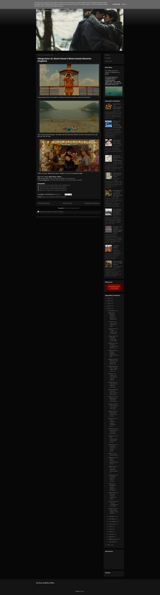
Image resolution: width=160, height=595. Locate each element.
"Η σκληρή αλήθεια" (116, 246)
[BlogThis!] (67, 194)
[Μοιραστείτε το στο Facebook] (71, 194)
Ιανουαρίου (112, 542)
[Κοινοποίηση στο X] (69, 194)
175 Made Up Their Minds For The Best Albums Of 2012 (66, 180)
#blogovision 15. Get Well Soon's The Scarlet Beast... (113, 448)
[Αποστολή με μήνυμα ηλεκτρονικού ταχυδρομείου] (66, 194)
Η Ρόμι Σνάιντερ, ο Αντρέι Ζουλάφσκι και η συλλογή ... (113, 504)
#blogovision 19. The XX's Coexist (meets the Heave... (113, 496)
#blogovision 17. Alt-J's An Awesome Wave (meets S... (113, 469)
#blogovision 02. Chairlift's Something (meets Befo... (113, 338)
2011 (108, 545)
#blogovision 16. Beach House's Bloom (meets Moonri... (113, 460)
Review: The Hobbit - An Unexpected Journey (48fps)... (112, 377)
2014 (108, 303)
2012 (108, 308)
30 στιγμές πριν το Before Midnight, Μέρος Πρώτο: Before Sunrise (117, 230)
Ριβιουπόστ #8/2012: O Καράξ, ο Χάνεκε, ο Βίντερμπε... (112, 487)
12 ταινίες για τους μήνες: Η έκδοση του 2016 (112, 72)
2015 (108, 301)
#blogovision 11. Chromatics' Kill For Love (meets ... (113, 413)
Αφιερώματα (108, 61)
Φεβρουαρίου (113, 539)
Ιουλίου (111, 526)
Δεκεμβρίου (112, 310)
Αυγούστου (112, 524)
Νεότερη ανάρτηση (44, 203)
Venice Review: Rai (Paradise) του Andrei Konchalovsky (117, 212)
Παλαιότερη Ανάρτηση (92, 203)
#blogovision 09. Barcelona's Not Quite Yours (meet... (113, 399)
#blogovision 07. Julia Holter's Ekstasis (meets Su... (113, 385)
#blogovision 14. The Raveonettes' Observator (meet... (113, 439)
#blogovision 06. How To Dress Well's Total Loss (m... (113, 369)
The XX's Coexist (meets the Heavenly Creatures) (53, 188)
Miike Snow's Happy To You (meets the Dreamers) (53, 190)
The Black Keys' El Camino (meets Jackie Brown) (53, 187)
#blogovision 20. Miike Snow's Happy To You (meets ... (113, 511)
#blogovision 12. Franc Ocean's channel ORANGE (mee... (113, 422)
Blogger (82, 591)
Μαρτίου (111, 536)
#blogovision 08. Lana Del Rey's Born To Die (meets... (113, 392)
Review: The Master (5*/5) (113, 454)
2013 (108, 306)
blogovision (45, 197)
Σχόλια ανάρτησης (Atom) (72, 208)
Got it (124, 4)
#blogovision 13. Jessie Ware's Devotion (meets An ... (113, 431)
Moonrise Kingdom (61, 197)
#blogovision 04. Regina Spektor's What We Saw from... (113, 353)
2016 (108, 298)
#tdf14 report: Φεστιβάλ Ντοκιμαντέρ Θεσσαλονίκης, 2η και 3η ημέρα (117, 124)
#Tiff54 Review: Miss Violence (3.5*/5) (117, 174)
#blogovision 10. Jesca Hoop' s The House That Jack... (113, 406)
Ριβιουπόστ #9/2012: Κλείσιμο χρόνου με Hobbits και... (112, 316)
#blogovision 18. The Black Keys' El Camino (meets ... (113, 478)
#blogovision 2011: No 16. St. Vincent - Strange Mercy (117, 158)
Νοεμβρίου (112, 516)
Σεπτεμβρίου (112, 521)
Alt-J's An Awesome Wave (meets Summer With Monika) (55, 185)
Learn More (116, 4)
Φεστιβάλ (108, 58)
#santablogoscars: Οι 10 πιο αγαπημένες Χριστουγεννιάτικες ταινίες (117, 193)
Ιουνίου (111, 529)
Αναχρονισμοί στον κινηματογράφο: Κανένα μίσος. (117, 106)
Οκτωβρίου (112, 519)
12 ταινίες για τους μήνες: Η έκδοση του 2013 (113, 324)
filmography (52, 197)
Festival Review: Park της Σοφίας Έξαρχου (117, 263)
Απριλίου (111, 534)
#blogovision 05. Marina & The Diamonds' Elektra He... (113, 361)
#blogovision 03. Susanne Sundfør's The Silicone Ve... (113, 345)
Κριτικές (107, 55)
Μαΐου (110, 531)
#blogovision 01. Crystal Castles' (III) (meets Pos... (113, 331)
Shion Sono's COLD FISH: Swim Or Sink (117, 141)
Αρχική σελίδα (67, 203)
